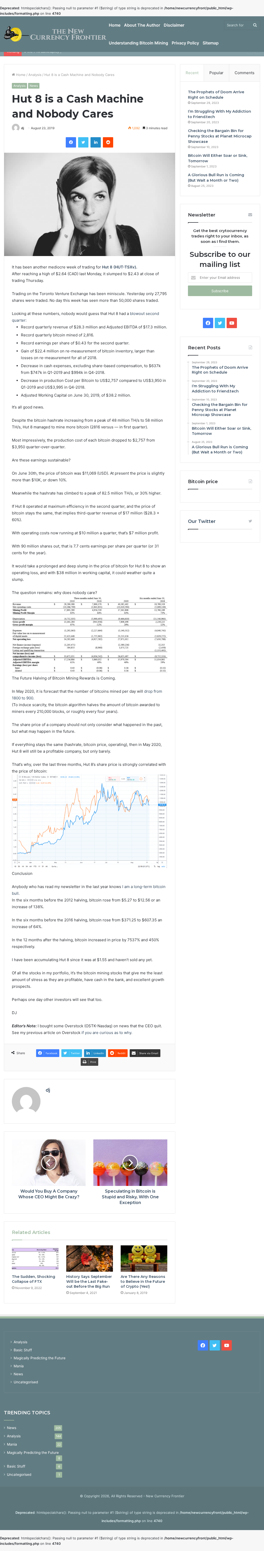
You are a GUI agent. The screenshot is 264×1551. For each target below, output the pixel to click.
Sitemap (211, 42)
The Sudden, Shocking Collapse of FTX (33, 1279)
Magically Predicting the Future (39, 1358)
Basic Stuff (23, 1350)
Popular (216, 72)
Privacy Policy (185, 42)
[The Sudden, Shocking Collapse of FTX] (35, 1258)
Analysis (35, 75)
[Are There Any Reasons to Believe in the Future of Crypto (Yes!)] (144, 1258)
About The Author (142, 25)
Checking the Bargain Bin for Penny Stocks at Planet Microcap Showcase (220, 136)
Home (114, 25)
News (34, 86)
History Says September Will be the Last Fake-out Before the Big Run (89, 1281)
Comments (244, 72)
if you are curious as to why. (106, 1032)
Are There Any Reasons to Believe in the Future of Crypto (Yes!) (143, 1281)
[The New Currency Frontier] (55, 34)
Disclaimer (174, 25)
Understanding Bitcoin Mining (138, 42)
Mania (19, 1366)
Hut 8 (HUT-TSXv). (119, 267)
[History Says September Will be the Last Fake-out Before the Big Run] (89, 1258)
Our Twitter (202, 521)
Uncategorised (26, 1382)
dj (22, 128)
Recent (192, 72)
